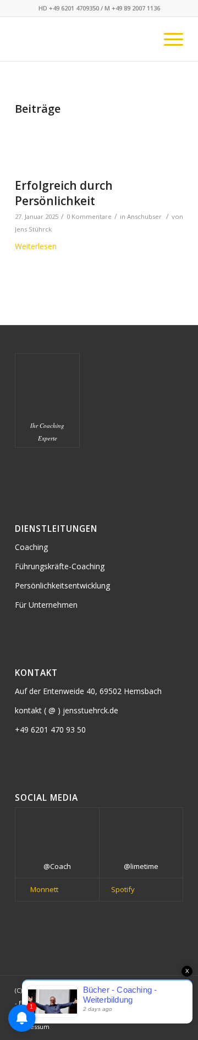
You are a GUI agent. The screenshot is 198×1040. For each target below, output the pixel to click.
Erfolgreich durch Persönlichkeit (64, 193)
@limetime (141, 866)
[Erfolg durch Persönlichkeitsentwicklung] (85, 146)
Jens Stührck (33, 229)
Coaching (31, 547)
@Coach (57, 866)
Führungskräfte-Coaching (60, 566)
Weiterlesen (36, 246)
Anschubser (144, 216)
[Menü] (168, 39)
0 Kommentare (89, 216)
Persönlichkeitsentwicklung (62, 585)
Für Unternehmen (46, 604)
